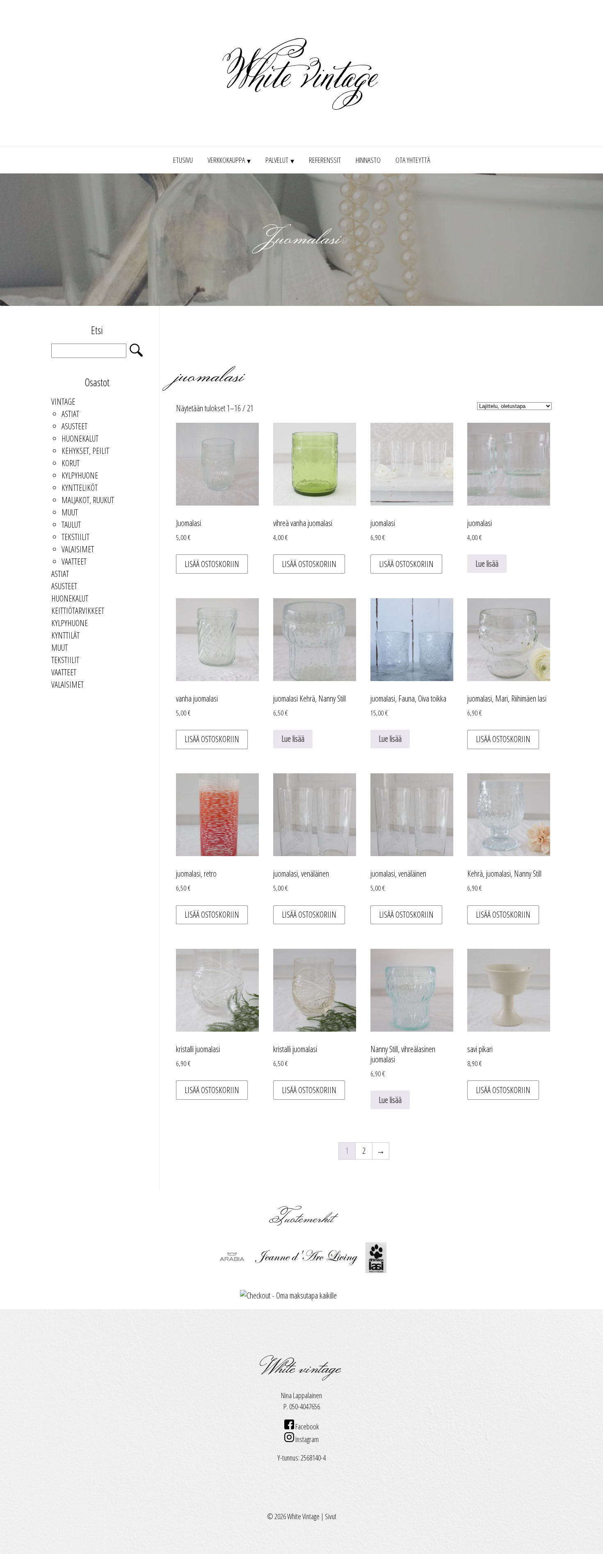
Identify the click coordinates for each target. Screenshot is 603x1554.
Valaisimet (78, 549)
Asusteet (74, 426)
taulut (71, 524)
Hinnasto (368, 160)
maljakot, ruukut (88, 500)
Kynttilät (65, 635)
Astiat (70, 413)
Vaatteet (74, 561)
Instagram (306, 1439)
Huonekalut (80, 438)
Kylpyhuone (80, 475)
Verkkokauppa (226, 160)
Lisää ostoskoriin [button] (212, 564)
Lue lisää (486, 563)
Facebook (306, 1426)
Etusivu (183, 160)
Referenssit (325, 160)
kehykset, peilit (85, 450)
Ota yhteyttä (412, 160)
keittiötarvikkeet (77, 610)
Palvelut (276, 160)
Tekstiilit (75, 536)
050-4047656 (304, 1406)
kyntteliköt (80, 487)
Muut (70, 512)
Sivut (330, 1516)
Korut (71, 463)
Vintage (63, 401)
